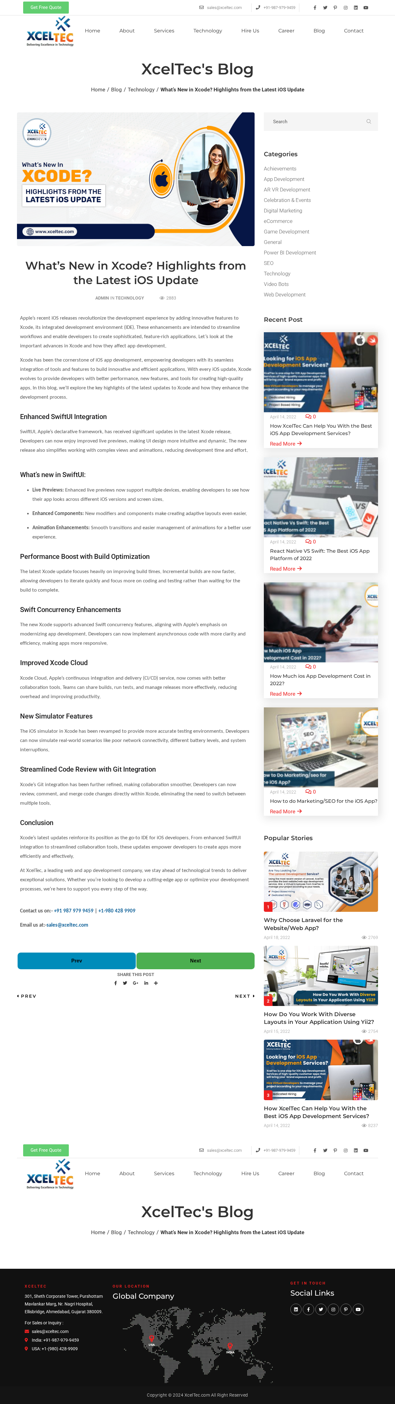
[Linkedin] (355, 7)
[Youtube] (366, 7)
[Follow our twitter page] (320, 1309)
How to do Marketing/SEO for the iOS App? (323, 801)
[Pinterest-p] (335, 7)
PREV (29, 996)
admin (102, 297)
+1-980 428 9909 (116, 911)
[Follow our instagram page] (333, 1309)
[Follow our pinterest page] (345, 1309)
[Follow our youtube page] (358, 1309)
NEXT (243, 996)
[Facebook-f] (315, 7)
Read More (282, 444)
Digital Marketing (283, 210)
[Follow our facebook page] (308, 1309)
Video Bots (276, 284)
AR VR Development (287, 190)
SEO (269, 263)
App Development (284, 179)
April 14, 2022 (283, 416)
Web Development (285, 294)
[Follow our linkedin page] (295, 1309)
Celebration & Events (287, 200)
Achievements (280, 169)
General (273, 242)
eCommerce (278, 221)
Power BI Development (290, 252)
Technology (129, 297)
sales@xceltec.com (67, 925)
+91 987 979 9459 (74, 911)
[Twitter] (325, 7)
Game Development (286, 231)
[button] (46, 8)
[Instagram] (345, 7)
